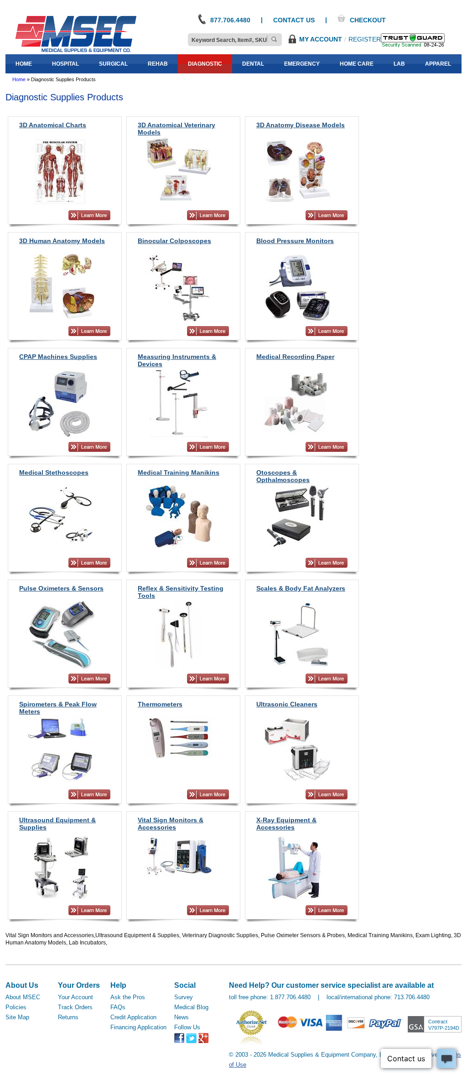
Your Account (75, 997)
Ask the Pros (127, 997)
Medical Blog (191, 1007)
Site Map (17, 1017)
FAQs (117, 1007)
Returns (68, 1017)
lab (399, 64)
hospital (65, 64)
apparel (438, 64)
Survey (183, 997)
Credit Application (133, 1017)
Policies (15, 1007)
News (181, 1017)
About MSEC (22, 997)
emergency (302, 64)
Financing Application (138, 1027)
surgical (113, 64)
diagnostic (205, 64)
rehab (158, 64)
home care (357, 64)
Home (19, 79)
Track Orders (75, 1007)
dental (253, 64)
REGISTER (364, 39)
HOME (24, 64)
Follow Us (187, 1027)
